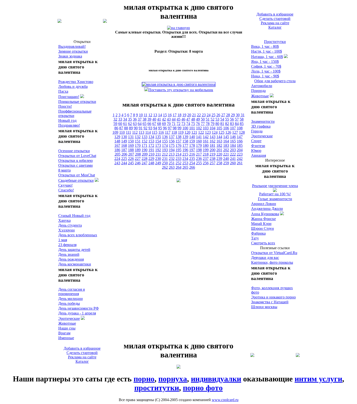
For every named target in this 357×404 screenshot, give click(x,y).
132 (138, 137)
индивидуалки (216, 378)
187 (124, 150)
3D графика (261, 126)
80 (217, 124)
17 (175, 115)
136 (165, 137)
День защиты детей (74, 249)
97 (170, 128)
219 (212, 154)
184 (233, 145)
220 (219, 154)
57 (237, 119)
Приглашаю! (68, 97)
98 (175, 128)
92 (145, 128)
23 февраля (67, 245)
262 (165, 167)
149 (124, 141)
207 (131, 154)
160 (199, 141)
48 (193, 119)
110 (122, 132)
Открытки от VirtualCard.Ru (274, 253)
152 (144, 141)
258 (219, 163)
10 (141, 115)
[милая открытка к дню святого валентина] (178, 28)
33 (120, 119)
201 (219, 150)
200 (212, 150)
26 (218, 115)
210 (151, 154)
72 (178, 124)
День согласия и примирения (71, 291)
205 (117, 154)
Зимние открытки (73, 51)
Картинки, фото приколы (272, 262)
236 (199, 159)
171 (144, 145)
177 (185, 145)
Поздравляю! (69, 125)
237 (206, 159)
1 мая (62, 240)
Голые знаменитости (275, 199)
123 (208, 132)
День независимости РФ (78, 308)
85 (242, 124)
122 (201, 132)
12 (150, 115)
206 (124, 154)
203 (233, 150)
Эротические (69, 318)
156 (172, 141)
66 (149, 124)
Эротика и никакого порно (273, 297)
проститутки (156, 387)
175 (172, 145)
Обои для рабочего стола (275, 81)
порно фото (203, 387)
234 (185, 159)
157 (178, 141)
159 (192, 141)
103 (206, 128)
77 (203, 124)
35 (130, 119)
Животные (67, 323)
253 (185, 163)
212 (165, 154)
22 (199, 115)
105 (219, 128)
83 (232, 124)
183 (226, 145)
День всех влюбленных (77, 235)
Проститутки (275, 42)
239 (219, 159)
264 (178, 167)
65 (144, 124)
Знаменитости (263, 121)
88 (126, 128)
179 (199, 145)
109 (115, 132)
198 (199, 150)
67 (154, 124)
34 (125, 119)
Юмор (256, 150)
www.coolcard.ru (225, 400)
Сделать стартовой (274, 18)
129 (117, 137)
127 (235, 132)
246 (138, 163)
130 (124, 137)
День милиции (70, 299)
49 (198, 119)
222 (233, 154)
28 (228, 115)
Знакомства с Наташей (270, 302)
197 (192, 150)
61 (125, 124)
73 (183, 124)
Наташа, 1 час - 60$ (267, 57)
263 (172, 167)
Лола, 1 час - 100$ (265, 71)
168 (124, 145)
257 (212, 163)
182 (219, 145)
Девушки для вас (265, 258)
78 (208, 124)
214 (178, 154)
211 (158, 154)
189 (138, 150)
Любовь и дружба (73, 86)
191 (151, 150)
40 (154, 119)
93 (150, 128)
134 (151, 137)
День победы (69, 303)
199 (206, 150)
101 (192, 128)
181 (212, 145)
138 (178, 137)
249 (158, 163)
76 (198, 124)
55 (227, 119)
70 (169, 124)
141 (199, 137)
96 (165, 128)
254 (192, 163)
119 (181, 132)
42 (164, 119)
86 (116, 128)
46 (183, 119)
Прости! (65, 106)
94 (155, 128)
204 (240, 150)
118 (174, 132)
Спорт (256, 141)
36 (135, 119)
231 (165, 159)
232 (172, 159)
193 (165, 150)
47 (188, 119)
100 (185, 128)
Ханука (64, 220)
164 (226, 141)
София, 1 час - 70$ (266, 66)
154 (158, 141)
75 (193, 124)
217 (199, 154)
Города (257, 131)
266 (192, 167)
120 (187, 132)
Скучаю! (65, 185)
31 (243, 115)
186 (117, 150)
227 (138, 159)
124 (215, 132)
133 (144, 137)
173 (158, 145)
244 (124, 163)
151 (138, 141)
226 (131, 159)
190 (144, 150)
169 (131, 145)
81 (222, 124)
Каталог (275, 27)
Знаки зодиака (70, 56)
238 (212, 159)
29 (233, 115)
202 (226, 150)
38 (144, 119)
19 (184, 115)
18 (179, 115)
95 (160, 128)
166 (240, 141)
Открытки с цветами (75, 165)
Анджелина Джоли (267, 208)
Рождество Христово (75, 82)
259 (226, 163)
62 (130, 124)
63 (135, 124)
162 (212, 141)
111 (128, 132)
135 (158, 137)
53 (217, 119)
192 (158, 150)
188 (131, 150)
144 (219, 137)
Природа (258, 91)
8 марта (64, 170)
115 (154, 132)
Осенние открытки (74, 151)
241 (233, 159)
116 (161, 132)
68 (159, 124)
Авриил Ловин (263, 204)
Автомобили (261, 86)
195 (178, 150)
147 (240, 137)
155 (165, 141)
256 (206, 163)
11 (145, 115)
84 (237, 124)
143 (212, 137)
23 (204, 115)
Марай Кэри (261, 224)
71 (174, 124)
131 (131, 137)
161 (206, 141)
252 (178, 163)
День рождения (71, 259)
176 (178, 145)
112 (135, 132)
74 (188, 124)
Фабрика (258, 233)
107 (233, 128)
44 (174, 119)
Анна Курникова (265, 214)
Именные (66, 338)
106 (226, 128)
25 (213, 115)
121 (194, 132)
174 (165, 145)
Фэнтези (258, 146)
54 (222, 119)
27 (223, 115)
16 (170, 115)
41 (159, 119)
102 (199, 128)
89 (131, 128)
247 (144, 163)
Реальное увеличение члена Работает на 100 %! (275, 190)
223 (240, 154)
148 (117, 141)
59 (115, 124)
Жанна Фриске (263, 219)
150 (131, 141)
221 (226, 154)
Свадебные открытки (76, 180)
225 (124, 159)
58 (242, 119)
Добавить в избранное (274, 14)
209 (145, 154)
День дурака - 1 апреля (77, 313)
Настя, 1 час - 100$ (266, 51)
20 (189, 115)
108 (240, 128)
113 (141, 132)
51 (208, 119)
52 (212, 119)
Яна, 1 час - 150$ (265, 61)
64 (140, 124)
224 (117, 159)
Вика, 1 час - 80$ (265, 46)
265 (185, 167)
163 (219, 141)
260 (233, 163)
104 (212, 128)
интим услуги (318, 378)
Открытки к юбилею (75, 160)
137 (172, 137)
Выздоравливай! (72, 46)
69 (164, 124)
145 (226, 137)
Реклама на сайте (275, 23)
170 (138, 145)
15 (165, 115)
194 (172, 150)
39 (149, 119)
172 (151, 145)
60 (120, 124)
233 (178, 159)
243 (117, 163)
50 (203, 119)
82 (227, 124)
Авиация (258, 155)
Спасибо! (66, 190)
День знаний (68, 254)
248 (151, 163)
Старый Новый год (74, 216)
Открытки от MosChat (76, 175)
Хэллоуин (66, 230)
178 (192, 145)
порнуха (172, 378)
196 (185, 150)
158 (185, 141)
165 (233, 141)
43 (169, 119)
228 (144, 159)
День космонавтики (74, 264)
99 (179, 128)
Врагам (64, 333)
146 (233, 137)
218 (206, 154)
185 (240, 145)
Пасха (63, 91)
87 (121, 128)
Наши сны (67, 328)
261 (240, 163)
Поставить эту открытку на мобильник (180, 90)
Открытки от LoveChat (77, 156)
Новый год (67, 120)
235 (192, 159)
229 (151, 159)
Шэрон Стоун (262, 228)
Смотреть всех (263, 243)
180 (206, 145)
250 (165, 163)
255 (199, 163)
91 (141, 128)
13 (155, 115)
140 (192, 137)
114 (148, 132)
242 (240, 159)
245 (131, 163)
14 (160, 115)
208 (138, 154)
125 (221, 132)
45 (178, 119)
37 (140, 119)
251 (172, 163)
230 (158, 159)
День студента (70, 225)
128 (242, 132)
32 (115, 119)
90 (136, 128)
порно (144, 378)
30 (238, 115)
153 (151, 141)
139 (185, 137)
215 (185, 154)
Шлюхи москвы (264, 307)
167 (117, 145)
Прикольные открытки (77, 101)
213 (172, 154)
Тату (255, 238)
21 (194, 115)
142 (206, 137)
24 (209, 115)
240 (226, 159)
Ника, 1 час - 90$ (265, 76)
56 (232, 119)
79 (212, 124)
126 (228, 132)
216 (192, 154)
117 (167, 132)
